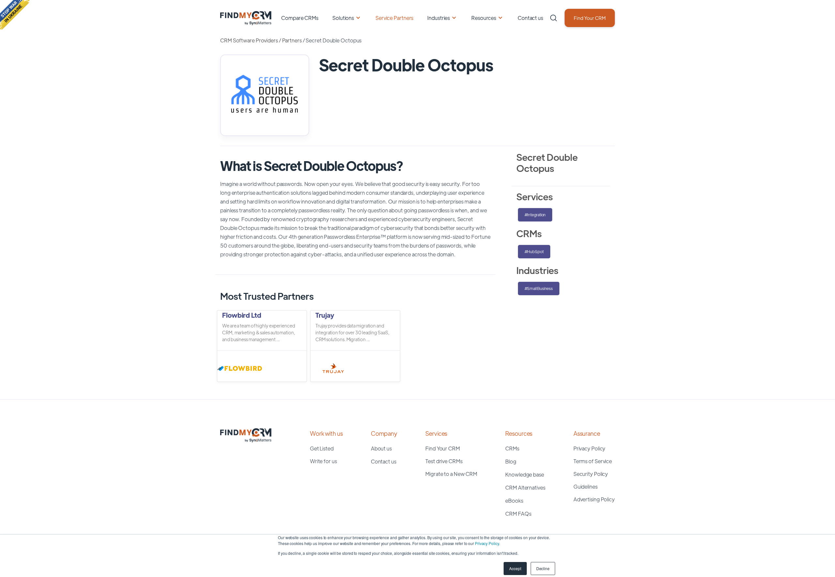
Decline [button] (543, 568)
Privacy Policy (487, 543)
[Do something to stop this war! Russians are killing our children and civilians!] (14, 14)
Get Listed (322, 448)
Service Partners (394, 17)
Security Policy (590, 473)
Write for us (323, 461)
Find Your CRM (590, 18)
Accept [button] (515, 568)
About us (381, 448)
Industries (438, 17)
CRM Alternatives (525, 487)
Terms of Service (592, 461)
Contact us (530, 17)
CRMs (512, 448)
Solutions (343, 17)
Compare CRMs (299, 17)
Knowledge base (524, 474)
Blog (510, 461)
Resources (483, 17)
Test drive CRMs (444, 461)
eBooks (514, 500)
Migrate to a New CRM (451, 473)
